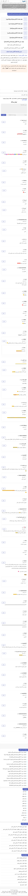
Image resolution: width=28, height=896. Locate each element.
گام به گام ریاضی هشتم (22, 876)
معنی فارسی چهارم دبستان (22, 858)
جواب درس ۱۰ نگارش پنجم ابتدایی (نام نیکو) (17, 766)
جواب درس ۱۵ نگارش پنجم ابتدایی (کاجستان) (17, 14)
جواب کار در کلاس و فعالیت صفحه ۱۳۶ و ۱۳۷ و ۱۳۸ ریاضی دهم (15, 829)
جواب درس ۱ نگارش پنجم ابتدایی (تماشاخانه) (17, 785)
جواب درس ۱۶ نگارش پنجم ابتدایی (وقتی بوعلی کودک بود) (15, 754)
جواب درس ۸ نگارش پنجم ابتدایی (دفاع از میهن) (17, 771)
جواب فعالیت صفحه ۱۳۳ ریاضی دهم (20, 832)
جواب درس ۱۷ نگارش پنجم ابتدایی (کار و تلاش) (17, 752)
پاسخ (3, 122)
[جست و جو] (13, 1)
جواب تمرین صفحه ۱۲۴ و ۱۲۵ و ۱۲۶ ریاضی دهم (18, 845)
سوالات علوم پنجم (23, 866)
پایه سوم (24, 794)
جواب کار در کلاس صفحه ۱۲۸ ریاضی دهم (19, 840)
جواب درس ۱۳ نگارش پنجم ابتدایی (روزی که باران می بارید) (15, 759)
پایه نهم (24, 808)
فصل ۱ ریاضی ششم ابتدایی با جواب (20, 868)
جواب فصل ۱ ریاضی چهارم (22, 860)
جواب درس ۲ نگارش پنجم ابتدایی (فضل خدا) (17, 783)
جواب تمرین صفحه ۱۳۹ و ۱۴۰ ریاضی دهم (19, 826)
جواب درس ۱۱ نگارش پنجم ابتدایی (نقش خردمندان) (16, 764)
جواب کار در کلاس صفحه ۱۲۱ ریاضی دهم (19, 851)
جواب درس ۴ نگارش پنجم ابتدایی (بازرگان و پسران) (16, 778)
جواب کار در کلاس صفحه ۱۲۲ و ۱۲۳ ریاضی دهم (18, 848)
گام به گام (24, 820)
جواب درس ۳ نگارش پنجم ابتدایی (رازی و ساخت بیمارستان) (15, 780)
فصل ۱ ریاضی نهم (23, 885)
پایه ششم (24, 801)
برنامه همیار (16, 890)
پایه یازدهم (24, 813)
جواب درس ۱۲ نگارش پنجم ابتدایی (19, 761)
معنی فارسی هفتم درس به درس (21, 874)
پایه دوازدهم (23, 815)
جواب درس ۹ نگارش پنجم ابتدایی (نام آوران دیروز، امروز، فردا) (14, 769)
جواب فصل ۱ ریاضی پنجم (22, 863)
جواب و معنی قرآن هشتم (22, 879)
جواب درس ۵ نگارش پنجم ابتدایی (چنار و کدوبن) (17, 776)
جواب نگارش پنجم (23, 55)
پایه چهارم (24, 796)
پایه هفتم (24, 803)
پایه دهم (24, 810)
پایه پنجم (24, 798)
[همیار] (24, 1)
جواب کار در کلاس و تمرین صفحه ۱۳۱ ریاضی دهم (18, 834)
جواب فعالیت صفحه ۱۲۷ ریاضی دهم (20, 843)
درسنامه (24, 817)
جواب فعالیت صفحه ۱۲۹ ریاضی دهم (20, 837)
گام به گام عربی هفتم (23, 871)
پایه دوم (24, 791)
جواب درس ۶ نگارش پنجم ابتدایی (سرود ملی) (17, 773)
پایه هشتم (24, 805)
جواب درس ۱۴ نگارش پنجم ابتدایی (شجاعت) (17, 757)
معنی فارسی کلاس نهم (22, 882)
